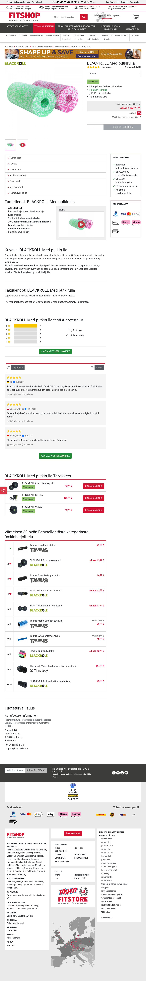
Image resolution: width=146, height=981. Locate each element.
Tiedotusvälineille (81, 875)
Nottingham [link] (12, 888)
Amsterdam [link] (12, 905)
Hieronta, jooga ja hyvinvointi (110, 28)
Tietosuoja (78, 848)
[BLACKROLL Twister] (13, 510)
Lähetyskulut (60, 858)
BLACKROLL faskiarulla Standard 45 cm (50, 681)
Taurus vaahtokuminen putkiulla (46, 620)
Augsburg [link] (18, 850)
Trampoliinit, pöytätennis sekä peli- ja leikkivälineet (76, 28)
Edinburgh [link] (11, 885)
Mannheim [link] (40, 865)
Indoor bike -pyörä (109, 866)
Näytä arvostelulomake (55, 351)
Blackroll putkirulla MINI (42, 651)
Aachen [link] (10, 850)
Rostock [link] (10, 871)
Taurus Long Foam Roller (42, 545)
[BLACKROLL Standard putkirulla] (22, 593)
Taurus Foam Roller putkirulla (45, 575)
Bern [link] (15, 916)
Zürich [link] (30, 916)
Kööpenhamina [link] (13, 938)
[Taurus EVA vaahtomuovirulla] (22, 638)
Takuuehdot (16, 169)
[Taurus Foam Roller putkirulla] (22, 578)
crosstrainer (106, 838)
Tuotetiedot (15, 157)
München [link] (11, 868)
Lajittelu (17, 367)
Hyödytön (28, 394)
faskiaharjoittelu (61, 46)
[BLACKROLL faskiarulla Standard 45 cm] (22, 684)
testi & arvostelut (18, 175)
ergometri (105, 842)
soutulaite (105, 849)
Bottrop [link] (15, 853)
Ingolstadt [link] (20, 862)
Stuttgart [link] (41, 871)
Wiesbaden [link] (12, 874)
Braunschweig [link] (26, 853)
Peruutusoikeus (81, 858)
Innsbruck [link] (16, 895)
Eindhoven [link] (11, 908)
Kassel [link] (38, 862)
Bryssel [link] (20, 923)
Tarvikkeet (15, 181)
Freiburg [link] (26, 859)
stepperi (105, 887)
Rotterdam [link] (33, 908)
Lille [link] (8, 930)
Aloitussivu (9, 46)
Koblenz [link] (10, 865)
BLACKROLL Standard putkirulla (46, 590)
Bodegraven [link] (23, 905)
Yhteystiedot (37, 2)
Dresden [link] (20, 856)
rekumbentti (106, 877)
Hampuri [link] (34, 859)
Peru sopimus (73, 833)
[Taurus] (39, 550)
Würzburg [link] (21, 874)
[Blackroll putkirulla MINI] (22, 653)
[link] (116, 214)
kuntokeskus (107, 852)
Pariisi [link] (14, 930)
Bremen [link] (37, 853)
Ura (28, 2)
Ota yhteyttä (79, 878)
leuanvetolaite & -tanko (111, 905)
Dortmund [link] (11, 856)
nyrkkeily (105, 873)
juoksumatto (107, 845)
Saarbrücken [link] (20, 871)
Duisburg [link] (39, 856)
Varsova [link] (10, 945)
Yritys (9, 2)
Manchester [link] (38, 885)
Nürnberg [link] (28, 868)
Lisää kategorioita (132, 28)
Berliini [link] (27, 850)
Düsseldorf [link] (29, 856)
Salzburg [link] (40, 895)
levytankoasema (108, 891)
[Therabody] (39, 671)
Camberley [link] (38, 882)
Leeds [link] (18, 882)
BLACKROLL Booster (32, 495)
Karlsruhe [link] (30, 862)
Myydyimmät (16, 187)
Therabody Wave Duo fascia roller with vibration (54, 666)
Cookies (58, 854)
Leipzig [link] (23, 865)
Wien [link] (9, 898)
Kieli (123, 2)
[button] (10, 145)
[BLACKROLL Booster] (13, 497)
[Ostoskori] (137, 17)
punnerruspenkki (108, 863)
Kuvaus (13, 163)
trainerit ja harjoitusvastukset (114, 884)
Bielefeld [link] (34, 850)
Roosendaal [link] (22, 908)
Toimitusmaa (111, 2)
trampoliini (106, 856)
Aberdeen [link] (11, 882)
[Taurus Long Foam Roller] (22, 548)
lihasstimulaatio (108, 908)
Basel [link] (9, 916)
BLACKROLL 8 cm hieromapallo (38, 483)
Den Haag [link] (34, 905)
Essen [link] (9, 859)
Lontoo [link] (28, 885)
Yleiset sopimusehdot (61, 849)
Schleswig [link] (31, 871)
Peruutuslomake (62, 861)
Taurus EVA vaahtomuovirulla (45, 636)
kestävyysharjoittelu (18, 26)
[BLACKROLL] (15, 63)
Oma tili (132, 2)
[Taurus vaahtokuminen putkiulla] (22, 623)
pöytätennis (106, 859)
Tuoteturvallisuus (18, 193)
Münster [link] (19, 868)
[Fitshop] (24, 16)
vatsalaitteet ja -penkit (111, 898)
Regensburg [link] (38, 868)
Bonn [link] (9, 853)
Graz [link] (9, 895)
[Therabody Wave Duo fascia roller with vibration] (22, 669)
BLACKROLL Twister (32, 507)
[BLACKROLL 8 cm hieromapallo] (13, 486)
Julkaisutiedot (19, 2)
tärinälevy (105, 912)
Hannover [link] (11, 862)
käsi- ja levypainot (109, 870)
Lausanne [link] (22, 916)
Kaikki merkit (107, 918)
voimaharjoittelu (44, 26)
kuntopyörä (106, 880)
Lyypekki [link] (30, 865)
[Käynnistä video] (81, 224)
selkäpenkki (106, 901)
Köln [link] (17, 865)
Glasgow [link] (21, 885)
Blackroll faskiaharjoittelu (80, 46)
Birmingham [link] (27, 882)
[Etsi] (84, 17)
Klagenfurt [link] (26, 895)
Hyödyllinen (14, 394)
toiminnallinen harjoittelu (42, 46)
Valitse (92, 73)
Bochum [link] (42, 850)
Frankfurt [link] (17, 859)
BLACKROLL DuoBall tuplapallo (46, 605)
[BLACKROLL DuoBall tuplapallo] (22, 608)
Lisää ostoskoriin (122, 127)
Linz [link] (34, 895)
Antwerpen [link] (12, 923)
